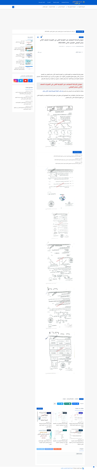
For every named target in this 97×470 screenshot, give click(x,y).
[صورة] (29, 42)
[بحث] (13, 7)
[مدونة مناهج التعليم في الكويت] (78, 2)
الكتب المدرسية (42, 2)
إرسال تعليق (79, 453)
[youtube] (25, 80)
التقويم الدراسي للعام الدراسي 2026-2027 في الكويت (20, 56)
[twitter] (20, 80)
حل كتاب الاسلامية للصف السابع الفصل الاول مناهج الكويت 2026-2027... (59, 31)
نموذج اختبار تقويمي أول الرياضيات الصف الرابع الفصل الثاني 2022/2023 (23, 93)
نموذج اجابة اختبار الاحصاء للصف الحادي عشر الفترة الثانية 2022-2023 (76, 425)
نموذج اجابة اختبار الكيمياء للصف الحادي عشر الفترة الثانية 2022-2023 (68, 159)
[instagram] (16, 80)
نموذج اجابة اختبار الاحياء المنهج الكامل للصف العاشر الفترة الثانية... (68, 163)
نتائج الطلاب (45, 6)
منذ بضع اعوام (77, 154)
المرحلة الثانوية (82, 6)
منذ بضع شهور (80, 422)
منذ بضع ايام (21, 53)
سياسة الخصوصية (65, 2)
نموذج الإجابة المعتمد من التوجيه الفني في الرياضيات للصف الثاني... (60, 442)
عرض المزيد (40, 408)
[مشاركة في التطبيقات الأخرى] (54, 404)
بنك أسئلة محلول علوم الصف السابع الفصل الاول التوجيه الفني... (45, 442)
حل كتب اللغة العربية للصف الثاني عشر (53, 91)
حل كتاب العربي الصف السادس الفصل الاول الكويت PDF (20, 63)
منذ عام (22, 40)
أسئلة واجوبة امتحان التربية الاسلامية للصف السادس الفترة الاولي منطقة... (76, 442)
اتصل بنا (49, 2)
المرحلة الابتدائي (61, 6)
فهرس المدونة (56, 2)
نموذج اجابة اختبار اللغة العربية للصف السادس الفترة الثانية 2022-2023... (67, 156)
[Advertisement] (48, 19)
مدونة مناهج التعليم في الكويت (67, 468)
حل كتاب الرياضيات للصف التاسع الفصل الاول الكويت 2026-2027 (19, 49)
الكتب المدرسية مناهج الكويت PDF (20, 43)
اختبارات (81, 37)
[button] (75, 404)
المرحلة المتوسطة (72, 6)
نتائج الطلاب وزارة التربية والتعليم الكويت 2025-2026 (19, 69)
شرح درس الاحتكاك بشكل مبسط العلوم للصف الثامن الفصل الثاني (23, 98)
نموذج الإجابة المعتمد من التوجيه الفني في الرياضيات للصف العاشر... (60, 425)
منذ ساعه (21, 46)
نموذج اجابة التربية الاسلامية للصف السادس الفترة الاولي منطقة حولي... (45, 425)
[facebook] (30, 80)
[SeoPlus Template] (83, 468)
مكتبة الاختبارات (52, 6)
